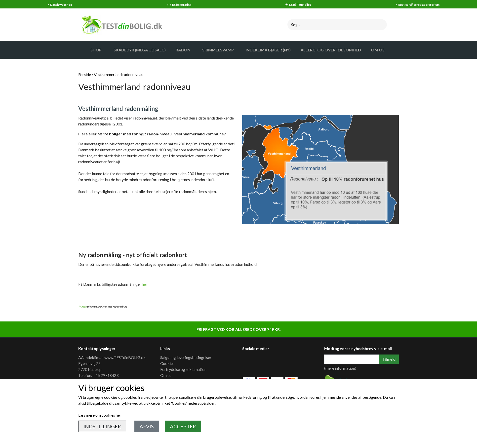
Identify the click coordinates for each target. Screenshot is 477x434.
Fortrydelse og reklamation (183, 369)
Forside (84, 74)
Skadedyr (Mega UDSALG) (140, 49)
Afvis (147, 426)
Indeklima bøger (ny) (268, 49)
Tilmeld (389, 359)
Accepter (183, 426)
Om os (165, 375)
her (144, 284)
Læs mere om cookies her (99, 415)
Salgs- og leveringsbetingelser (185, 357)
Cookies (167, 363)
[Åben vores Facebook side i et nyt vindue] (249, 362)
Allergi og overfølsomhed (331, 49)
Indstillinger (102, 426)
